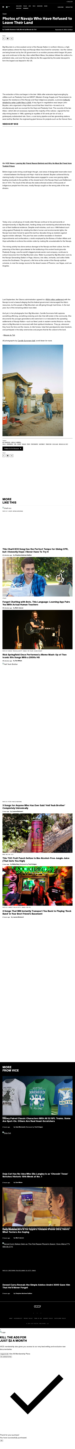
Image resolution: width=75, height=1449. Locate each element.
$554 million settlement (55, 299)
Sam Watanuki (20, 1127)
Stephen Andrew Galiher (23, 555)
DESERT (19, 444)
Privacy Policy (28, 1318)
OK (1, 1440)
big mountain (6, 442)
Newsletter (69, 7)
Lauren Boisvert (17, 811)
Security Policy (48, 1318)
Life (30, 6)
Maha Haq (15, 864)
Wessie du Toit (9, 335)
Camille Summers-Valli (26, 340)
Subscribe (60, 7)
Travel (4, 14)
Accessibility (18, 1318)
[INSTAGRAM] (36, 1313)
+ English (69, 1)
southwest (42, 444)
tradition (48, 444)
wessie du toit (63, 444)
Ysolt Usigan (32, 864)
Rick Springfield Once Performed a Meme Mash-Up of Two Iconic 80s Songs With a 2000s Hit (34, 656)
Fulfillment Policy (60, 1318)
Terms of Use (38, 1318)
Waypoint (18, 8)
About (10, 1318)
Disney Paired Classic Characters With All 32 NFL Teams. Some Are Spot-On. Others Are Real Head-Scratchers (36, 1120)
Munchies (39, 6)
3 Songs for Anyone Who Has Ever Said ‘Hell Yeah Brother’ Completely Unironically (33, 807)
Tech (34, 6)
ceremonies (10, 444)
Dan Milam (18, 660)
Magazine (19, 6)
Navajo (24, 444)
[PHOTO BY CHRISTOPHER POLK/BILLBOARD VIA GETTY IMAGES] (37, 1151)
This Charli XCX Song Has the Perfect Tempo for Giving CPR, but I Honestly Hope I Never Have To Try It (35, 550)
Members (25, 8)
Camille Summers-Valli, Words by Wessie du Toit (20, 29)
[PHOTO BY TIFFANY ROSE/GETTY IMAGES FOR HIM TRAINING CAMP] (37, 1262)
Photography (34, 444)
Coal (15, 444)
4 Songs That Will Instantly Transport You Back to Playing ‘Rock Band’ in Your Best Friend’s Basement (36, 912)
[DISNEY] (37, 1095)
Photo (28, 444)
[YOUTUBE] (43, 1313)
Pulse (25, 6)
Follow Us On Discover (11, 448)
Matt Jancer (19, 608)
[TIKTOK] (39, 1313)
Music (45, 6)
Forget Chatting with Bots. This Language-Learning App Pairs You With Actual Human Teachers (36, 603)
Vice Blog (55, 444)
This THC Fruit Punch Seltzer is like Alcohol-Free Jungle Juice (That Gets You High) (35, 859)
